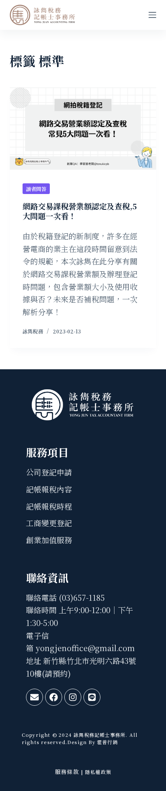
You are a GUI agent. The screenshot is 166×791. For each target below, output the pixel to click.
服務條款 (67, 772)
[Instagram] (72, 697)
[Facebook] (53, 697)
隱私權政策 (98, 771)
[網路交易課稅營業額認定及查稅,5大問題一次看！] (83, 128)
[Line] (91, 697)
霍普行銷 (106, 742)
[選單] (152, 15)
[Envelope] (34, 697)
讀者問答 (36, 188)
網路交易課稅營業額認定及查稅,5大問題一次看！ (80, 210)
